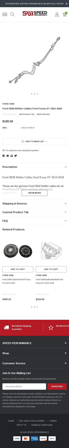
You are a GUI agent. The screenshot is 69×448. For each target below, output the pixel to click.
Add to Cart (18, 269)
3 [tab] (37, 93)
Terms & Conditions (42, 425)
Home (11, 421)
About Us (21, 425)
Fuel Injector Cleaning (32, 421)
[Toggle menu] (4, 14)
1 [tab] (31, 93)
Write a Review (43, 114)
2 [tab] (34, 93)
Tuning (53, 421)
